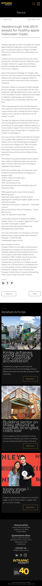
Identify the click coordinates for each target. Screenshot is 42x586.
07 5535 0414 (21, 544)
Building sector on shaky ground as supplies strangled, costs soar (21, 426)
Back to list (8, 19)
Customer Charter (21, 584)
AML (33, 584)
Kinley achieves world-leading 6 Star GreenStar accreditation (18, 356)
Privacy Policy (11, 584)
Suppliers (29, 584)
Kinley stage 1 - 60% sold (17, 490)
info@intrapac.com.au (21, 550)
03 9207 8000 (21, 531)
